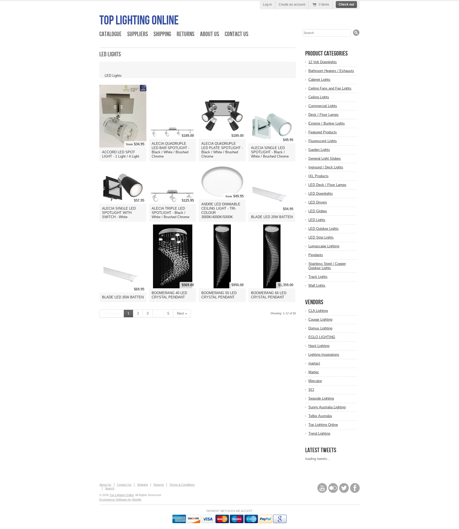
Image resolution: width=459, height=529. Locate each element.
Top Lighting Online (139, 20)
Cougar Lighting (320, 319)
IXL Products (318, 176)
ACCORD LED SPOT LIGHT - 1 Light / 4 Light (120, 154)
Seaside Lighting (321, 398)
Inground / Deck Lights (325, 167)
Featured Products (322, 132)
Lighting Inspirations (323, 355)
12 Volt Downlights (322, 62)
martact (314, 363)
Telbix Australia (320, 416)
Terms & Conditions (182, 484)
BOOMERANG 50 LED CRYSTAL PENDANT (219, 295)
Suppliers (137, 34)
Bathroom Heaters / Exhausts (331, 71)
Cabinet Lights (319, 80)
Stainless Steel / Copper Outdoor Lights (327, 266)
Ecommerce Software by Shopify (120, 499)
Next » (182, 313)
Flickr (333, 488)
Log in (267, 4)
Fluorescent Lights (322, 141)
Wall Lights (316, 285)
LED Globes (317, 211)
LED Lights (316, 220)
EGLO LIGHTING (321, 337)
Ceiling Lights (318, 97)
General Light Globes (324, 158)
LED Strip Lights (321, 237)
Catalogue (110, 34)
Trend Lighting (319, 433)
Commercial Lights (322, 106)
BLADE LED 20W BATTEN (272, 217)
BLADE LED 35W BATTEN (123, 297)
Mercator (315, 381)
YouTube (322, 488)
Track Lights (318, 277)
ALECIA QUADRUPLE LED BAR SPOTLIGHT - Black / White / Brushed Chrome (170, 150)
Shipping (162, 34)
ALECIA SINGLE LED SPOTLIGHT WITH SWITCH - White (119, 212)
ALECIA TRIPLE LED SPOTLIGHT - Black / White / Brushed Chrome (170, 212)
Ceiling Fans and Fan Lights (329, 88)
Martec (313, 372)
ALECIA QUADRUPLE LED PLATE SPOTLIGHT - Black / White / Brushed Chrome (222, 150)
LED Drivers (317, 202)
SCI (311, 390)
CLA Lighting (318, 311)
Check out (346, 4)
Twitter (344, 488)
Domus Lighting (320, 328)
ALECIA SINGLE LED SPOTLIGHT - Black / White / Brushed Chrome (270, 152)
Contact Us (236, 34)
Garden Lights (319, 150)
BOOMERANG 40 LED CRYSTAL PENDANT (169, 295)
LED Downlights (320, 194)
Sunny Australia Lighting (327, 407)
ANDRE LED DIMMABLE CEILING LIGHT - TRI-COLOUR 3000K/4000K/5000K (220, 210)
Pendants (315, 255)
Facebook (355, 488)
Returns (185, 34)
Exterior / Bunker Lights (326, 123)
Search (109, 488)
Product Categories (326, 53)
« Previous (111, 313)
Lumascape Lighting (323, 246)
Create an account (292, 4)
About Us (209, 34)
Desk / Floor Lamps (323, 115)
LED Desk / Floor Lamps (327, 185)
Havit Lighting (318, 346)
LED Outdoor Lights (323, 229)
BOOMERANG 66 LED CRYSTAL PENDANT (268, 295)
